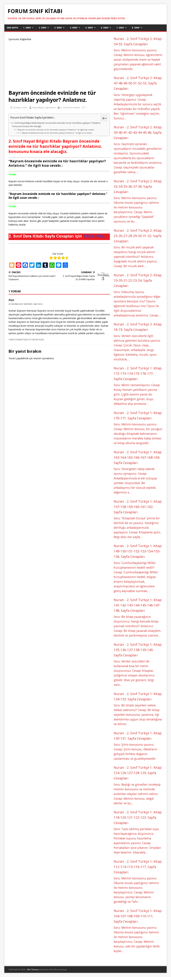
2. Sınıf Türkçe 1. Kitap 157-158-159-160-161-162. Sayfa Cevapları (138, 506)
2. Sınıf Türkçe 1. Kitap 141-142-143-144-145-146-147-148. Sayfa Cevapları (138, 605)
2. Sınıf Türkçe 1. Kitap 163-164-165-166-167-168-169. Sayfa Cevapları (138, 457)
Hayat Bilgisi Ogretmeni (43, 107)
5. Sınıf (89, 27)
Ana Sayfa (12, 27)
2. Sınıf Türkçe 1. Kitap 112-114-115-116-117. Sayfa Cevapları (138, 866)
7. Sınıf (120, 27)
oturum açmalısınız (43, 358)
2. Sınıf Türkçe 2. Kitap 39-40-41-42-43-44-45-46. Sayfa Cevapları (138, 132)
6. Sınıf (105, 27)
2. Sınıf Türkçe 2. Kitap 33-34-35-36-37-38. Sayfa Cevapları (138, 186)
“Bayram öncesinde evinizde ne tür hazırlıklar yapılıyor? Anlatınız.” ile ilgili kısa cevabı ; (56, 129)
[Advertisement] (59, 64)
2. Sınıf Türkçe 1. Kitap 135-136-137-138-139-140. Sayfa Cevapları (138, 649)
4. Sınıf (73, 27)
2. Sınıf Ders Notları (70, 107)
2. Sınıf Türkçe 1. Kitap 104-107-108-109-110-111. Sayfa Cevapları (138, 916)
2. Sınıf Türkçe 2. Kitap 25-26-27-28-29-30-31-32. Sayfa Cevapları (138, 235)
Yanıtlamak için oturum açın (26, 339)
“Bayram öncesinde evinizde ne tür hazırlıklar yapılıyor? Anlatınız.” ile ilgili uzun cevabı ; (57, 133)
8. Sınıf (136, 27)
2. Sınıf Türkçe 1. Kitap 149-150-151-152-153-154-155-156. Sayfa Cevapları (138, 551)
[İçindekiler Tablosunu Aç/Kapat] (102, 118)
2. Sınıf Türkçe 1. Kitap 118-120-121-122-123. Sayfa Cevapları (138, 817)
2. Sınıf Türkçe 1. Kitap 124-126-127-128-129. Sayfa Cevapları (138, 772)
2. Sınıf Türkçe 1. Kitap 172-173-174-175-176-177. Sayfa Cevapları (138, 373)
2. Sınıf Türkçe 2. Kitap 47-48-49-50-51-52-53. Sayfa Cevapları (138, 83)
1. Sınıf (27, 27)
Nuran (119, 38)
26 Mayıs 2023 (20, 107)
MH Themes (33, 969)
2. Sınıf (42, 27)
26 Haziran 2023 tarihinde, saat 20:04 (25, 304)
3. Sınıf (58, 27)
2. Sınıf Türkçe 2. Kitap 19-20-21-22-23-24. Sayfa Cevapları (138, 280)
